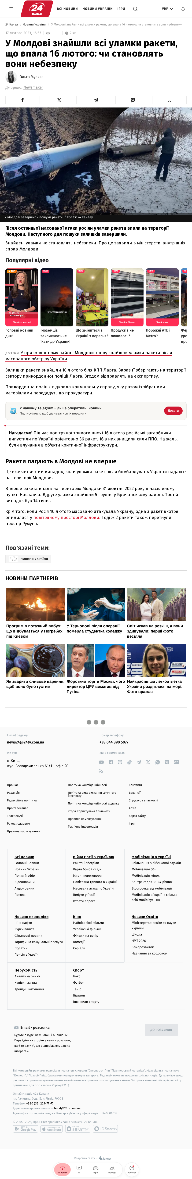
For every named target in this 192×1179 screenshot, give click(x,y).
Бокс (76, 976)
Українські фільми (87, 929)
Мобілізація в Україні (151, 857)
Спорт (78, 970)
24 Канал (12, 24)
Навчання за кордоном (149, 953)
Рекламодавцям (18, 823)
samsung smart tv (105, 1129)
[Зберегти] (169, 100)
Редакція (13, 792)
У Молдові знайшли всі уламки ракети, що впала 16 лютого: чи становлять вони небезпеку (116, 24)
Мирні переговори (87, 876)
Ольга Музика (31, 77)
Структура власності (143, 800)
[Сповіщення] (183, 9)
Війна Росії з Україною (93, 857)
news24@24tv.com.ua (25, 742)
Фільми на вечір (85, 936)
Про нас (12, 785)
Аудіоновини (24, 888)
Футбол (79, 983)
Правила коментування (85, 819)
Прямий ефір (25, 876)
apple (52, 1129)
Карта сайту (137, 816)
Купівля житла (26, 983)
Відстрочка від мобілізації (152, 888)
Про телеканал (17, 808)
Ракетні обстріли (86, 863)
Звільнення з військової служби (156, 863)
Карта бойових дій (87, 869)
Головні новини (27, 863)
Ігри (121, 9)
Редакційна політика (22, 800)
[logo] (36, 9)
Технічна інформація (83, 826)
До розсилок (161, 1030)
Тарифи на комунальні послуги (39, 942)
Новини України (98, 9)
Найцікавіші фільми (88, 923)
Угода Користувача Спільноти (89, 811)
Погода (20, 895)
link (101, 762)
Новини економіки (31, 917)
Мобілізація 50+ (144, 869)
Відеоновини (25, 882)
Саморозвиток (143, 947)
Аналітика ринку (27, 976)
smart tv (77, 1129)
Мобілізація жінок (145, 876)
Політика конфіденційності (87, 785)
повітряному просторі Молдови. (67, 517)
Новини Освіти (145, 917)
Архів (132, 808)
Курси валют (24, 929)
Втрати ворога (84, 901)
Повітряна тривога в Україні (95, 882)
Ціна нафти (23, 923)
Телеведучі (15, 816)
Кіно (77, 917)
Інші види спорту (86, 1002)
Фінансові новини (29, 936)
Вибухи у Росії (84, 895)
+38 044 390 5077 (114, 742)
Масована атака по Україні (93, 888)
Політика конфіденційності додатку (93, 803)
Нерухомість (26, 970)
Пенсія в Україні (27, 955)
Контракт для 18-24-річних (152, 882)
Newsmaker (33, 87)
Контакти (135, 785)
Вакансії (134, 792)
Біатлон (79, 995)
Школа (137, 934)
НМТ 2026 (139, 941)
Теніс (77, 989)
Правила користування (23, 831)
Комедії (79, 942)
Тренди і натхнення (29, 989)
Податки (21, 948)
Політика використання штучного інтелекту (92, 794)
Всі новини (67, 9)
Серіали (79, 948)
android (25, 1129)
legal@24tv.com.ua (67, 1108)
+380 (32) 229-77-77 (40, 1103)
